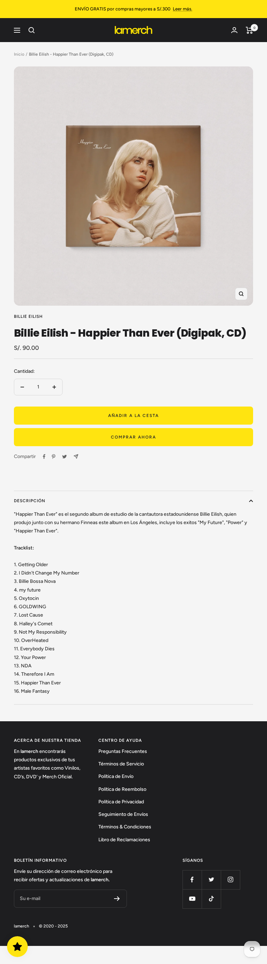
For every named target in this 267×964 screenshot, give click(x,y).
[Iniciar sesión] (234, 30)
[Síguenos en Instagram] (230, 879)
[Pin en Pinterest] (53, 456)
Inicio (19, 54)
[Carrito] (249, 30)
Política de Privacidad (121, 802)
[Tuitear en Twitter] (64, 456)
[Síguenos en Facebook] (192, 879)
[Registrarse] (117, 898)
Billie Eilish (28, 316)
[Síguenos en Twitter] (211, 879)
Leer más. (182, 8)
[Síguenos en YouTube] (192, 898)
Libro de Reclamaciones (124, 840)
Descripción (29, 500)
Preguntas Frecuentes (122, 751)
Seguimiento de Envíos (123, 814)
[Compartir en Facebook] (44, 456)
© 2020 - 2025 (53, 926)
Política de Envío (116, 776)
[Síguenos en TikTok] (211, 898)
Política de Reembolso (122, 789)
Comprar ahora (133, 437)
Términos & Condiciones (124, 827)
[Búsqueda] (32, 30)
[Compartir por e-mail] (76, 456)
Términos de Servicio (121, 764)
